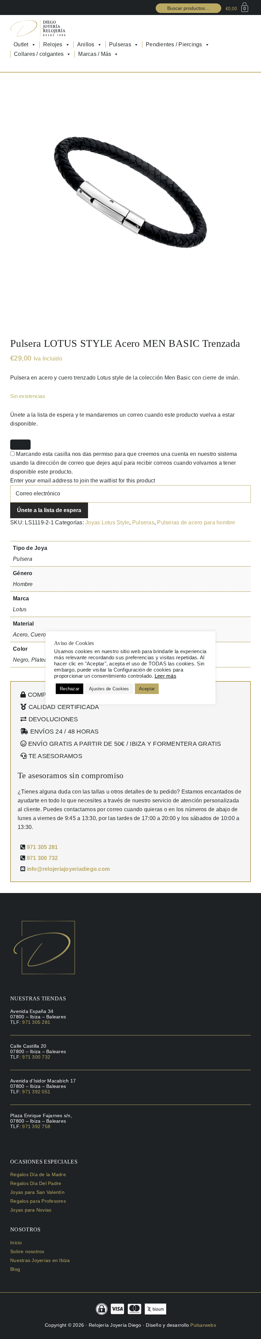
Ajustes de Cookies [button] (109, 688)
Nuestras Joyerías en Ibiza (40, 1260)
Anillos (85, 44)
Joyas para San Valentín (37, 1192)
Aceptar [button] (147, 688)
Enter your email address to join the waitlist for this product (82, 480)
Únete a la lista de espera (49, 510)
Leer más (165, 676)
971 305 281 (42, 847)
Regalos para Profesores (38, 1201)
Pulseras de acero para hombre (196, 522)
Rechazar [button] (69, 688)
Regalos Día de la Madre (38, 1174)
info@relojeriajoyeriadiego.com (68, 869)
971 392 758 (36, 1126)
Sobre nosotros (27, 1251)
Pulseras (120, 44)
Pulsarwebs (203, 1325)
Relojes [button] (53, 44)
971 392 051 (36, 1091)
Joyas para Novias (30, 1210)
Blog (15, 1269)
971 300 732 (42, 858)
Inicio (16, 1242)
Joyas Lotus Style (107, 522)
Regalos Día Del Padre (35, 1183)
